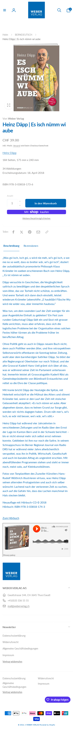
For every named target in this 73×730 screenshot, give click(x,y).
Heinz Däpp (9, 152)
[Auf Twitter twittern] (21, 232)
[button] (4, 10)
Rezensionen (31, 245)
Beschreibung (11, 245)
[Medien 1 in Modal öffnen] (36, 77)
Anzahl (10, 196)
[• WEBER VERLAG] (11, 579)
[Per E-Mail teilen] (38, 232)
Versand (16, 145)
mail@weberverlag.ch (19, 606)
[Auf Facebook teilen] (13, 232)
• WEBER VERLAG (32, 725)
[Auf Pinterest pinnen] (29, 232)
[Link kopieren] (47, 232)
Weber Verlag (13, 118)
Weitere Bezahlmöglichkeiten (36, 218)
